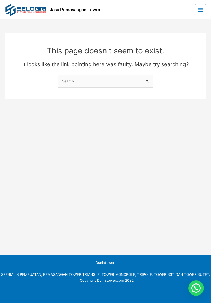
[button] (196, 288)
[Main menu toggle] (200, 9)
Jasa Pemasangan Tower (75, 9)
